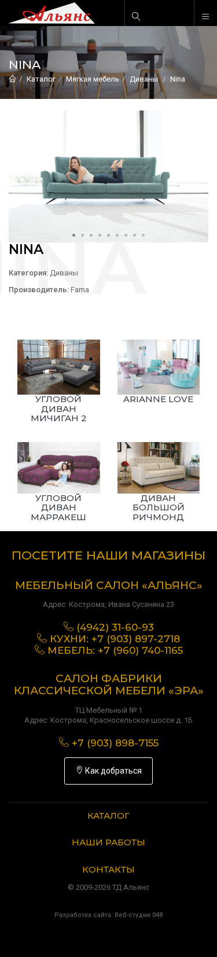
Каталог (41, 79)
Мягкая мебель (92, 79)
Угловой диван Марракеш (58, 507)
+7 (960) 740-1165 (140, 650)
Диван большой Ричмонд (159, 507)
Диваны (144, 79)
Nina (177, 79)
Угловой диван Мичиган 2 (59, 408)
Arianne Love (158, 398)
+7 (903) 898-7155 (115, 743)
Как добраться (112, 770)
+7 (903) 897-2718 (135, 639)
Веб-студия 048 (139, 915)
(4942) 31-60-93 (115, 627)
